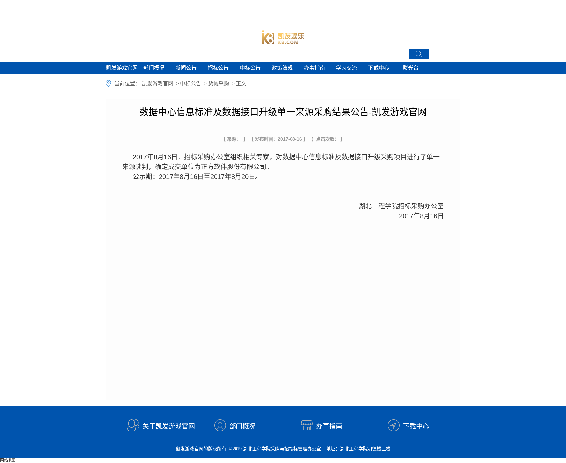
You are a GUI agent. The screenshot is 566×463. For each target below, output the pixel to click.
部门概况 (153, 68)
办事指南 (314, 68)
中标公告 (250, 68)
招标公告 (218, 68)
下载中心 (378, 68)
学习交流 (346, 68)
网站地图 (8, 460)
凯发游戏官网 (122, 68)
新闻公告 (186, 68)
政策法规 (282, 68)
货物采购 (218, 83)
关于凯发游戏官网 (168, 426)
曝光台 (411, 68)
